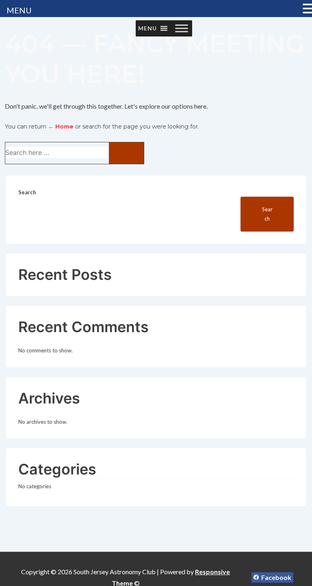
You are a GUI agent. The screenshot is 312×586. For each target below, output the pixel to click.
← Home (61, 126)
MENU (19, 10)
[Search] (126, 153)
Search (27, 192)
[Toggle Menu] (181, 28)
